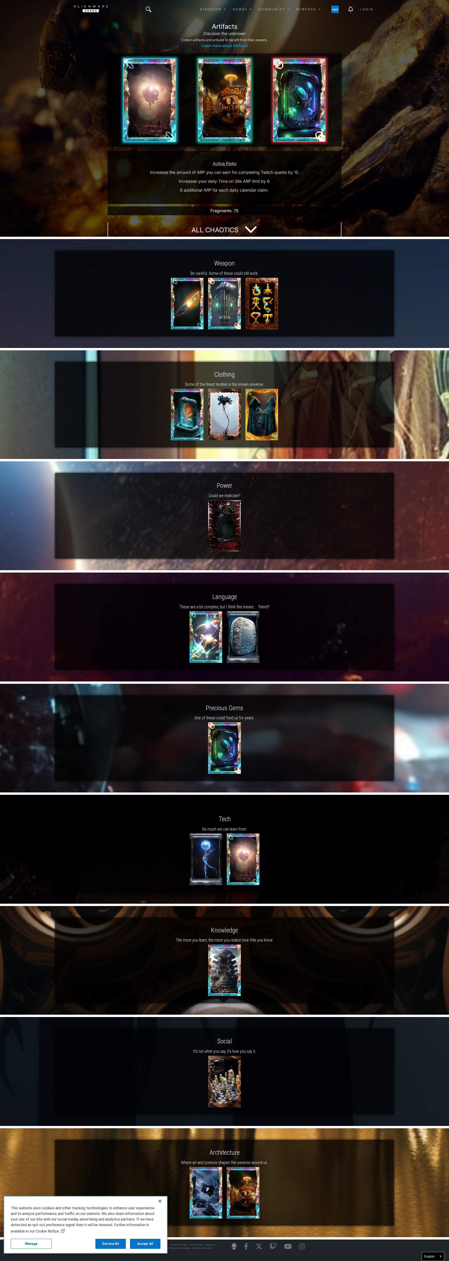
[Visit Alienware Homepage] (234, 1246)
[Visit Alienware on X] (259, 1246)
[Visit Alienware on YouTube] (287, 1246)
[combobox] (433, 1256)
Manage (31, 1244)
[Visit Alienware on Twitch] (273, 1246)
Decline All (110, 1244)
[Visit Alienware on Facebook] (246, 1246)
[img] (148, 9)
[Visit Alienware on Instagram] (302, 1246)
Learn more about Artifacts (225, 45)
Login (366, 9)
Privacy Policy (196, 1244)
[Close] (160, 1201)
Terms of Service (179, 1244)
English (429, 1256)
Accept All (145, 1244)
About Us (211, 1244)
